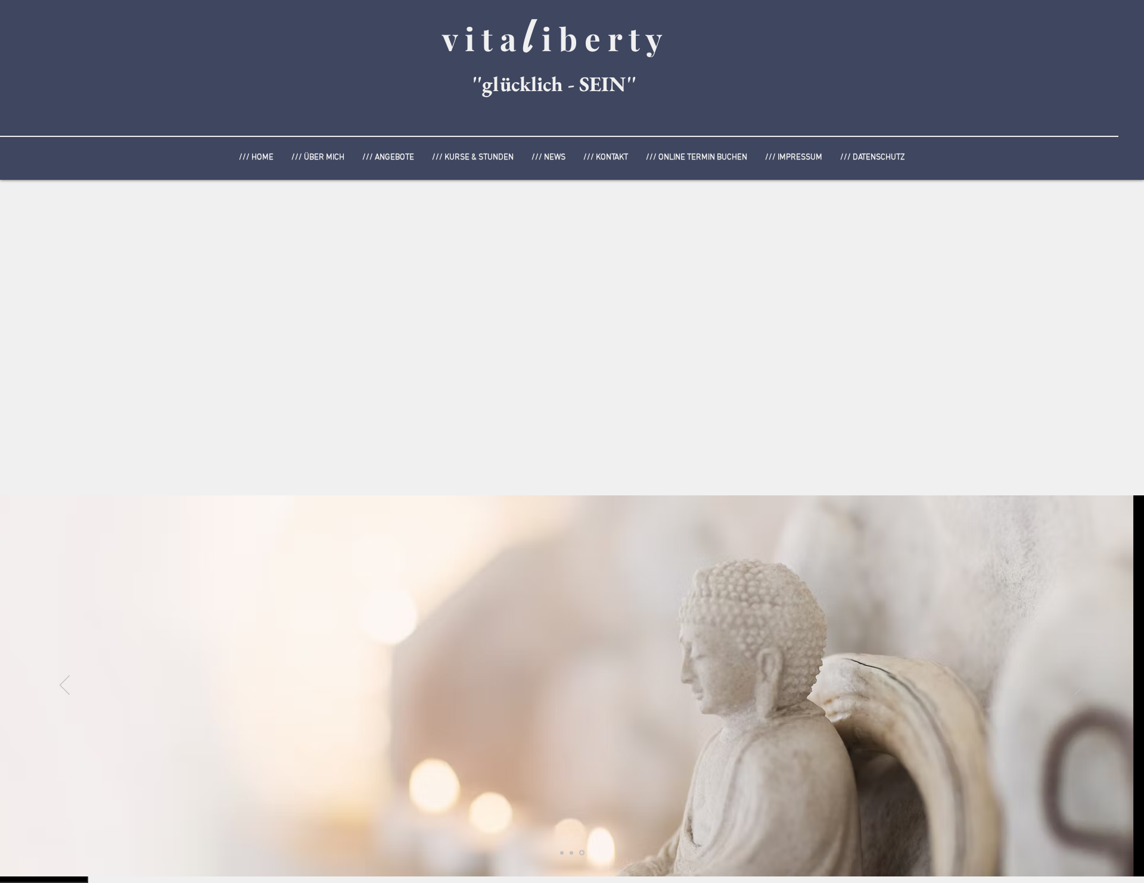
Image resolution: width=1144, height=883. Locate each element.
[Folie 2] (582, 853)
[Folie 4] (571, 852)
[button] (388, 157)
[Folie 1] (562, 852)
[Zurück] (65, 686)
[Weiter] (1079, 686)
